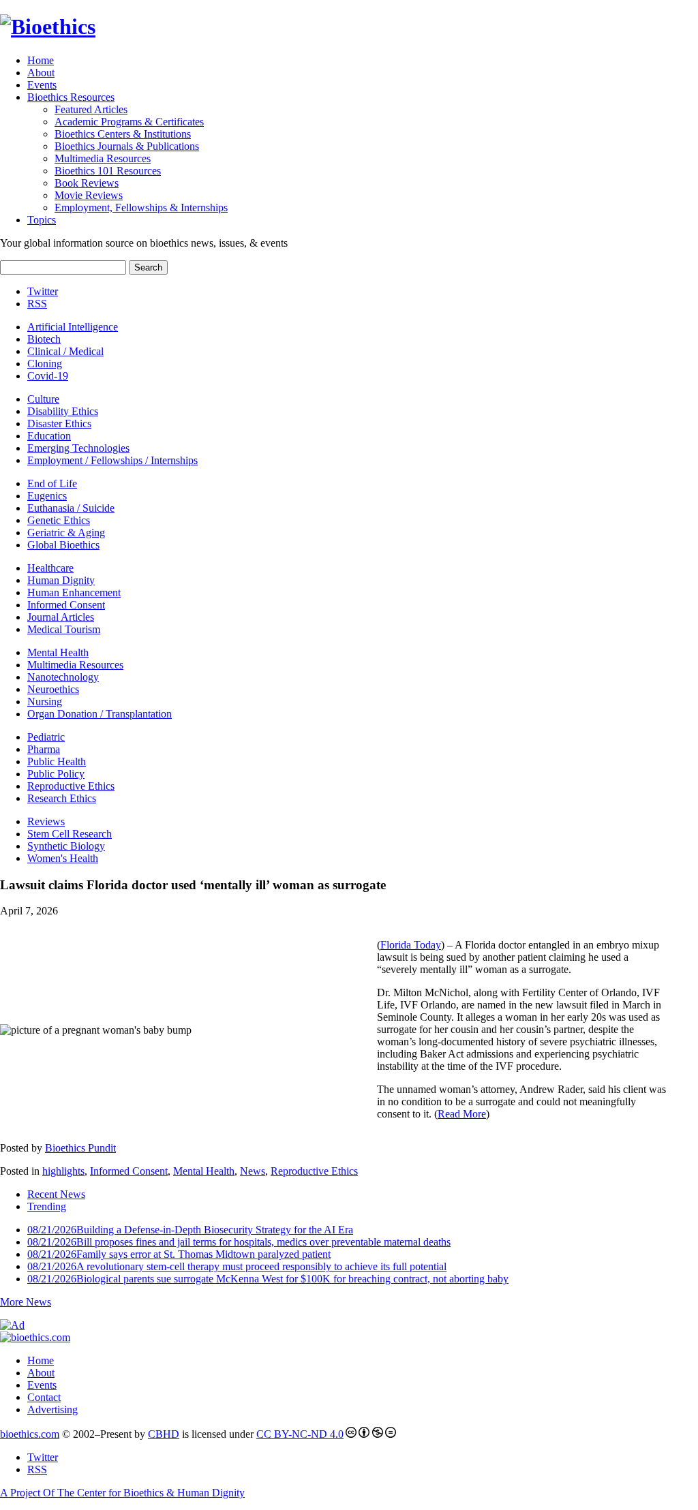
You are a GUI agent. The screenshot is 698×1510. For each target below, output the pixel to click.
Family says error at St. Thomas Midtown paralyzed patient (179, 1254)
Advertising (52, 1409)
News (252, 1171)
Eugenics (47, 496)
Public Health (56, 761)
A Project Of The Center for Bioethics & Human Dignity (122, 1492)
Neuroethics (53, 689)
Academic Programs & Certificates (129, 121)
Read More (462, 1114)
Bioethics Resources (71, 97)
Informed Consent (66, 605)
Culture (43, 399)
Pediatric (46, 737)
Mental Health (58, 652)
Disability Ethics (62, 411)
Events (42, 85)
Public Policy (56, 774)
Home (40, 60)
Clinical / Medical (65, 351)
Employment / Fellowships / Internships (112, 460)
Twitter (42, 291)
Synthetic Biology (66, 846)
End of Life (52, 483)
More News (25, 1302)
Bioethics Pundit (80, 1148)
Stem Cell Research (69, 833)
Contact (44, 1397)
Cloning (44, 363)
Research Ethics (61, 798)
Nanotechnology (63, 677)
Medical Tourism (63, 629)
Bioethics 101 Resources (108, 170)
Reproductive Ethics (71, 786)
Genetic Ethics (58, 520)
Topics (41, 220)
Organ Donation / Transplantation (99, 714)
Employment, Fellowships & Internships (141, 207)
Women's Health (62, 858)
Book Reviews (87, 183)
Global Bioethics (63, 545)
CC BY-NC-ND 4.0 (300, 1434)
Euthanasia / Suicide (71, 508)
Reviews (46, 821)
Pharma (43, 749)
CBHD (163, 1434)
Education (49, 436)
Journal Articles (60, 617)
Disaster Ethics (59, 423)
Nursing (44, 701)
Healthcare (50, 568)
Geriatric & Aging (66, 532)
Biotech (44, 339)
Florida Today (410, 945)
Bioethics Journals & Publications (127, 146)
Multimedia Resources (103, 158)
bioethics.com (29, 1434)
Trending (46, 1206)
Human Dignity (61, 580)
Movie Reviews (89, 195)
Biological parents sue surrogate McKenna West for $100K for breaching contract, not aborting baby (268, 1278)
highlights (63, 1171)
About (41, 72)
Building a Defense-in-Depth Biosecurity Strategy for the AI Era (190, 1229)
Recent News (56, 1194)
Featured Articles (91, 109)
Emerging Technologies (78, 448)
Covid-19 (47, 376)
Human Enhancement (74, 592)
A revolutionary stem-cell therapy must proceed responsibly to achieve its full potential (236, 1266)
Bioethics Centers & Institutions (123, 134)
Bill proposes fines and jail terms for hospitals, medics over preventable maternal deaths (239, 1242)
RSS (37, 303)
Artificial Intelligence (72, 327)
